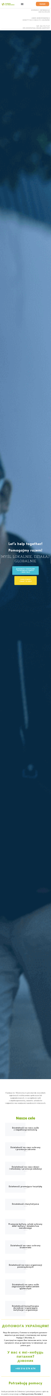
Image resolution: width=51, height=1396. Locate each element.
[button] (22, 4)
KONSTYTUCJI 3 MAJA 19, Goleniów (36, 20)
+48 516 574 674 (44, 12)
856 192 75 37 (45, 26)
